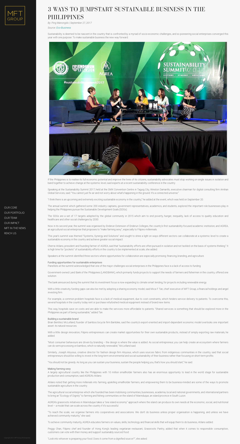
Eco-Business (63, 27)
